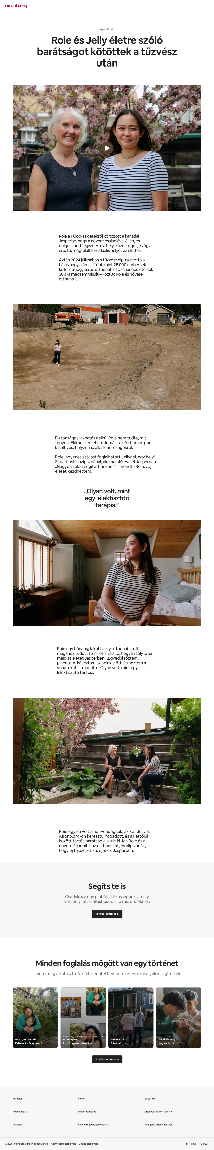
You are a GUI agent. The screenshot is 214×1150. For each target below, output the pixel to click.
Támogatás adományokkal (158, 1124)
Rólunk (81, 1098)
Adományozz (20, 1111)
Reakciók (17, 1124)
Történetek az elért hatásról (158, 1111)
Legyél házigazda (87, 1111)
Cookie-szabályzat (88, 1143)
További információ (107, 914)
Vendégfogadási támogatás (93, 1124)
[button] (107, 148)
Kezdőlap (17, 1098)
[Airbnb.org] (54, 6)
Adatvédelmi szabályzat (63, 1143)
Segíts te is (149, 1098)
